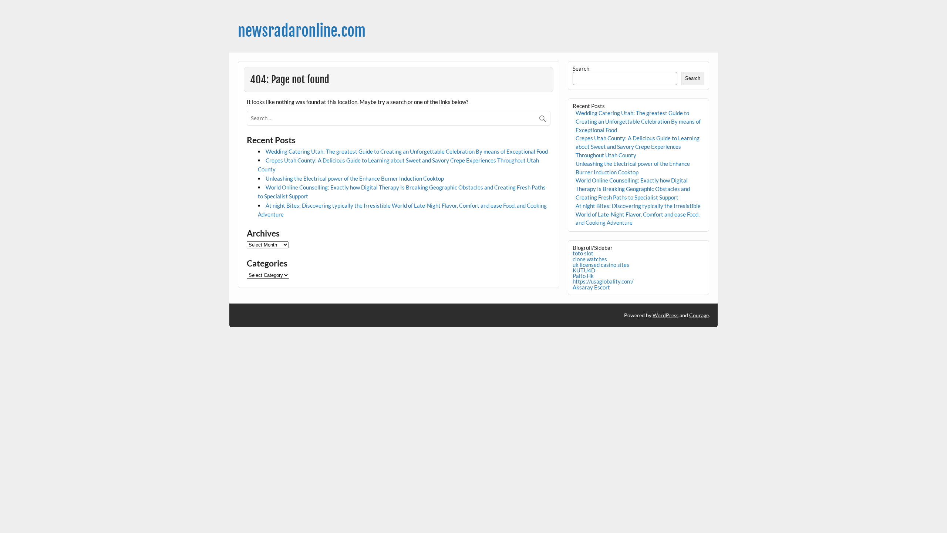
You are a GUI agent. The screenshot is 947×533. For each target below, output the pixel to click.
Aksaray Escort (591, 287)
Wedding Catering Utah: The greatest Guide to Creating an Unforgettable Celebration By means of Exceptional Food (407, 151)
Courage (699, 315)
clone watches (590, 259)
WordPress (665, 315)
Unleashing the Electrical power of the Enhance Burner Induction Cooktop (355, 178)
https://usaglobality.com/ (603, 281)
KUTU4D (584, 270)
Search (581, 68)
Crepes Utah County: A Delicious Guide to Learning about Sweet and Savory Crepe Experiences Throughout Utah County (638, 146)
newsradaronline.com (301, 30)
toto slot (583, 253)
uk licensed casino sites (601, 264)
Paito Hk (583, 275)
